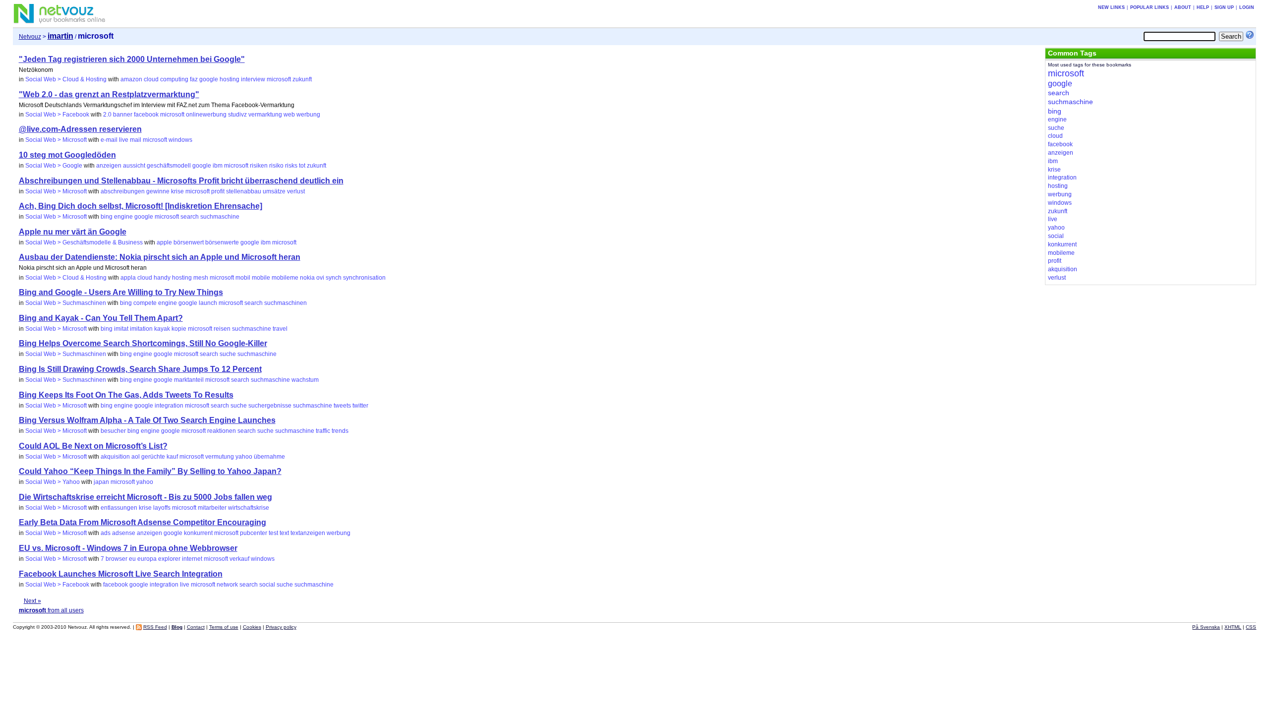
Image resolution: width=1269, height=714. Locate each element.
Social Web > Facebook (57, 114)
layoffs (162, 507)
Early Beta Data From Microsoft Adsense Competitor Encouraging (142, 522)
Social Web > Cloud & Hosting (66, 79)
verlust (296, 191)
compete (145, 302)
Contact (196, 627)
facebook (146, 114)
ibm (218, 165)
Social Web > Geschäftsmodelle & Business (84, 242)
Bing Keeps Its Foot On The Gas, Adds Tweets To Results (126, 395)
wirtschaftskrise (248, 507)
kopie (179, 328)
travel (280, 328)
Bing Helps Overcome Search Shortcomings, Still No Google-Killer (143, 343)
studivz (237, 114)
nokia (307, 277)
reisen (222, 328)
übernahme (269, 456)
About (1182, 7)
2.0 (107, 114)
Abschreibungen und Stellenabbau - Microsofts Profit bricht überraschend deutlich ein (181, 181)
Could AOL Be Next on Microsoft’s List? (93, 446)
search (189, 216)
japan (101, 481)
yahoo (243, 456)
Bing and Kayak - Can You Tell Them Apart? (101, 318)
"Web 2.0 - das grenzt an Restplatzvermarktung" (109, 94)
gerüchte (153, 456)
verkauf (239, 558)
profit (218, 191)
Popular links (1149, 7)
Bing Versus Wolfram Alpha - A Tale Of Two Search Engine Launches (147, 420)
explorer (169, 558)
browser (116, 558)
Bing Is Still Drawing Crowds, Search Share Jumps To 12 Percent (140, 369)
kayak (162, 328)
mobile (261, 277)
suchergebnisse (269, 405)
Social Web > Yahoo (52, 481)
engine (123, 216)
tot (302, 165)
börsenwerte (222, 242)
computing (174, 79)
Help (1203, 7)
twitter (360, 405)
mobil (242, 277)
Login (1246, 7)
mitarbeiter (212, 507)
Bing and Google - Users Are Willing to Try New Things (121, 292)
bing (107, 216)
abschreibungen (123, 191)
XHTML (1232, 627)
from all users (51, 610)
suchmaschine (219, 216)
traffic (323, 430)
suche (228, 354)
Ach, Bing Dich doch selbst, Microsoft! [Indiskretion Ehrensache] (140, 206)
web (289, 114)
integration (169, 405)
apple (164, 242)
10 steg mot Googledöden (67, 155)
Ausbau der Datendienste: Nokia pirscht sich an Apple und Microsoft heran (159, 257)
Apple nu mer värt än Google (72, 232)
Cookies (252, 627)
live (123, 139)
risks (291, 165)
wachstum (305, 379)
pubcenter (253, 533)
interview (253, 79)
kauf (172, 456)
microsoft (279, 79)
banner (122, 114)
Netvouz (30, 36)
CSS (1251, 627)
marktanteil (189, 379)
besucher (113, 430)
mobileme (285, 277)
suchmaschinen (285, 302)
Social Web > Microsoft (56, 139)
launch (208, 302)
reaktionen (221, 430)
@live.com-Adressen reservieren (80, 129)
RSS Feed (155, 627)
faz (194, 79)
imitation (141, 328)
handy (162, 277)
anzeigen (108, 165)
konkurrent (198, 533)
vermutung (219, 456)
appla (128, 277)
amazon (131, 79)
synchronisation (364, 277)
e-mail (109, 139)
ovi (320, 277)
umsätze (274, 191)
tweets (342, 405)
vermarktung (265, 114)
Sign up (1224, 7)
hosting (229, 79)
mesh (200, 277)
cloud (151, 79)
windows (180, 139)
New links (1111, 7)
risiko (276, 165)
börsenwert (188, 242)
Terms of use (223, 627)
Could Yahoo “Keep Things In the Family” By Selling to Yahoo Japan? (150, 471)
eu (132, 558)
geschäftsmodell (169, 165)
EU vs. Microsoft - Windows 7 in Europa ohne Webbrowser (128, 548)
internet (192, 558)
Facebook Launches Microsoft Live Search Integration (121, 574)
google (208, 79)
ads (106, 533)
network (227, 584)
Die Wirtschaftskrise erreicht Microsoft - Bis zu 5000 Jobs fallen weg (145, 497)
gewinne (158, 191)
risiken (259, 165)
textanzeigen (307, 533)
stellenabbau (243, 191)
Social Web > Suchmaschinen (65, 302)
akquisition (115, 456)
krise (177, 191)
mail (135, 139)
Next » (32, 600)
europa (147, 558)
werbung (308, 114)
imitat (121, 328)
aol (135, 456)
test (273, 533)
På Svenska (1206, 627)
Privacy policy (281, 627)
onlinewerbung (206, 114)
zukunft (302, 79)
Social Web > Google (53, 165)
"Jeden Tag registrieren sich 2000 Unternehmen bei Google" (132, 59)
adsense (123, 533)
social (267, 584)
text (284, 533)
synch (334, 277)
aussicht (134, 165)
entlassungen (119, 507)
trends (340, 430)
